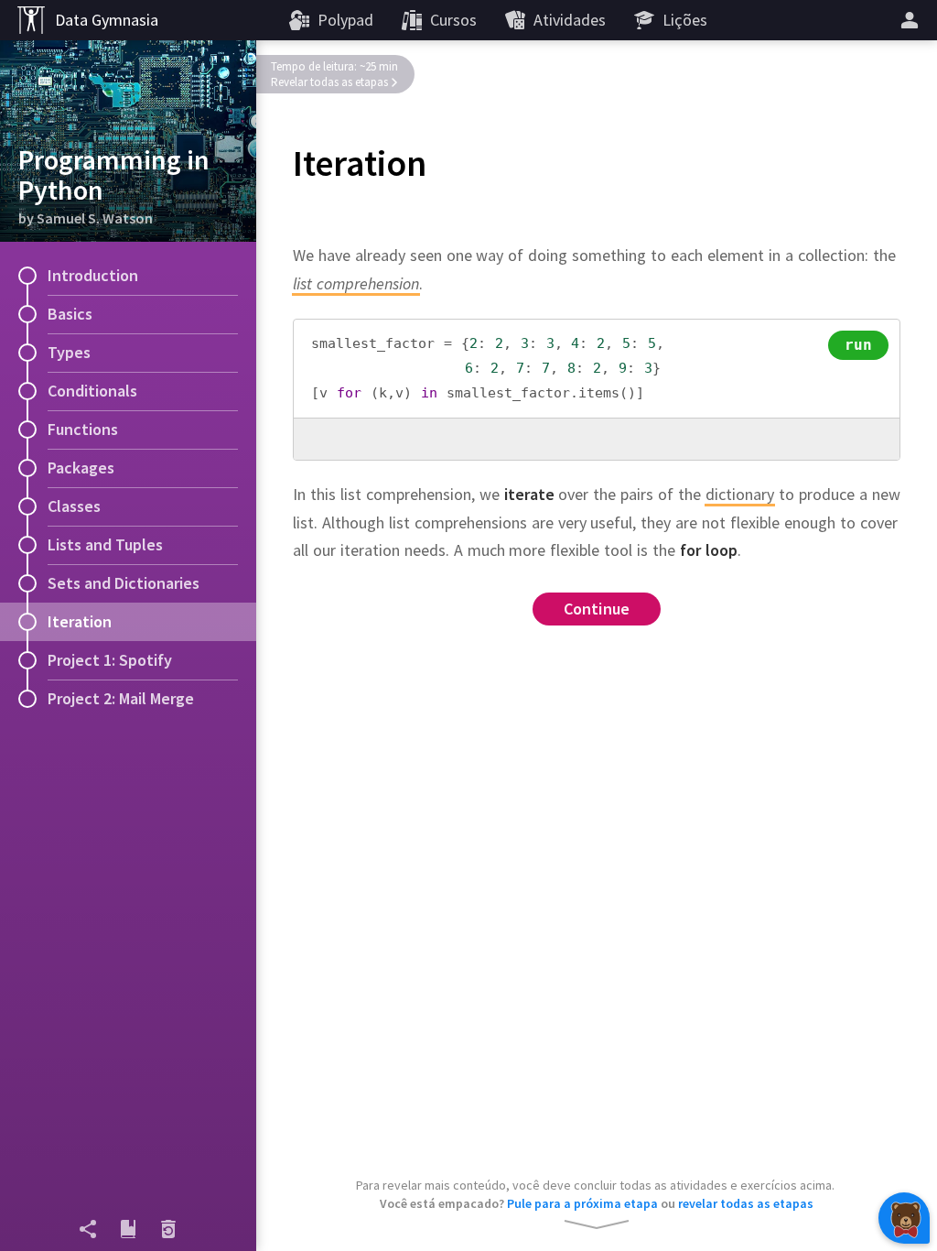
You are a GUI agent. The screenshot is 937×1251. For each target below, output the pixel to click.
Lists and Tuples (105, 544)
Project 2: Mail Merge (121, 698)
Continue (597, 608)
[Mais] (912, 20)
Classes (74, 506)
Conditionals (92, 390)
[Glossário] (128, 1229)
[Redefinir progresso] (168, 1229)
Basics (70, 313)
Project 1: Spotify (110, 659)
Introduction (93, 275)
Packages (81, 467)
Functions (83, 429)
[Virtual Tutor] (904, 1218)
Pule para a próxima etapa (582, 1203)
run (859, 345)
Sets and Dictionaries (123, 582)
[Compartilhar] (88, 1229)
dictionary (739, 494)
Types (69, 352)
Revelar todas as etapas (329, 82)
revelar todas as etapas (745, 1203)
